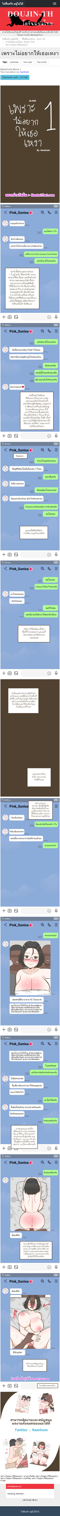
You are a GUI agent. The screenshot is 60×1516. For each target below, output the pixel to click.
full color (28, 62)
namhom (14, 62)
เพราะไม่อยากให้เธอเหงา (30, 53)
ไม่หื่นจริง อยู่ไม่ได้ (12, 3)
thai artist (42, 62)
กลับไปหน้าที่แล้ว (30, 1500)
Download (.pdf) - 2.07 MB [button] (15, 77)
